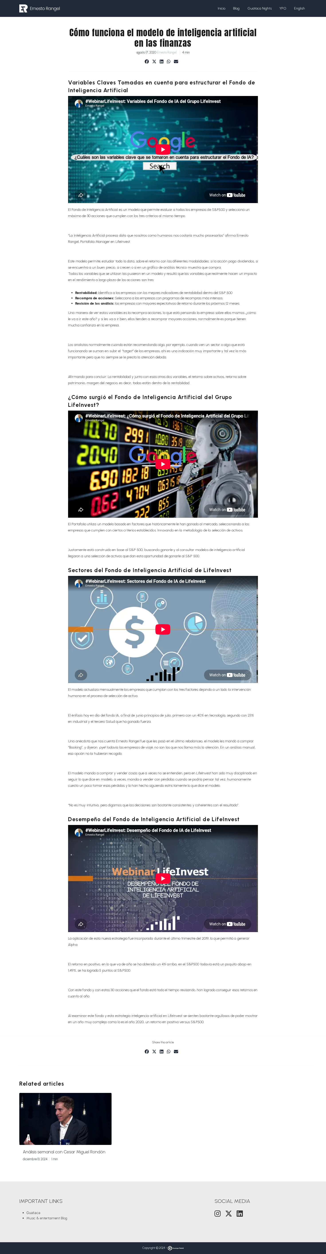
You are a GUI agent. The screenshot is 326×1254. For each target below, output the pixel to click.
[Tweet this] (154, 62)
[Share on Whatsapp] (169, 62)
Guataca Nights (259, 8)
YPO (282, 8)
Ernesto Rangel (167, 52)
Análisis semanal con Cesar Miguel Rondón (64, 1151)
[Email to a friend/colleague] (176, 62)
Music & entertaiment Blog (46, 1218)
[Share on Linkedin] (161, 62)
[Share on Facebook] (147, 62)
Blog (236, 8)
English (299, 8)
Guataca (33, 1212)
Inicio (221, 8)
